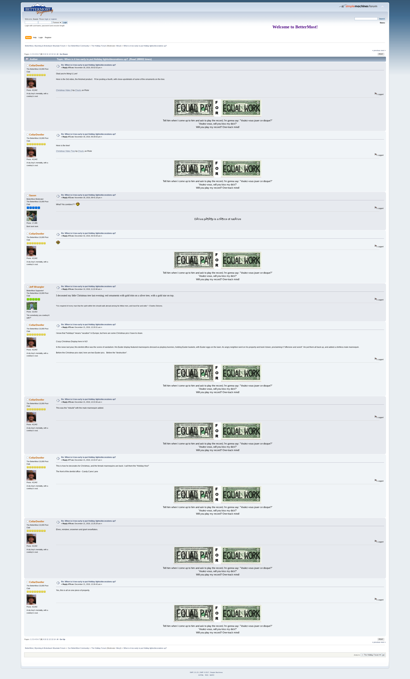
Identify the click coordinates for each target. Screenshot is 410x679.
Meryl (118, 46)
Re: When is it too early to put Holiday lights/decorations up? (88, 65)
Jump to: (357, 655)
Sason (32, 195)
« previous (376, 50)
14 (55, 54)
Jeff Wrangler (36, 286)
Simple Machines (216, 672)
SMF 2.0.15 (194, 672)
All (57, 54)
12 (50, 54)
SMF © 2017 (204, 672)
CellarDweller (36, 65)
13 (52, 54)
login (46, 19)
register (54, 19)
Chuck (78, 90)
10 (45, 54)
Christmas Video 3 (64, 90)
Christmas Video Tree (65, 151)
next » (383, 50)
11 (47, 54)
